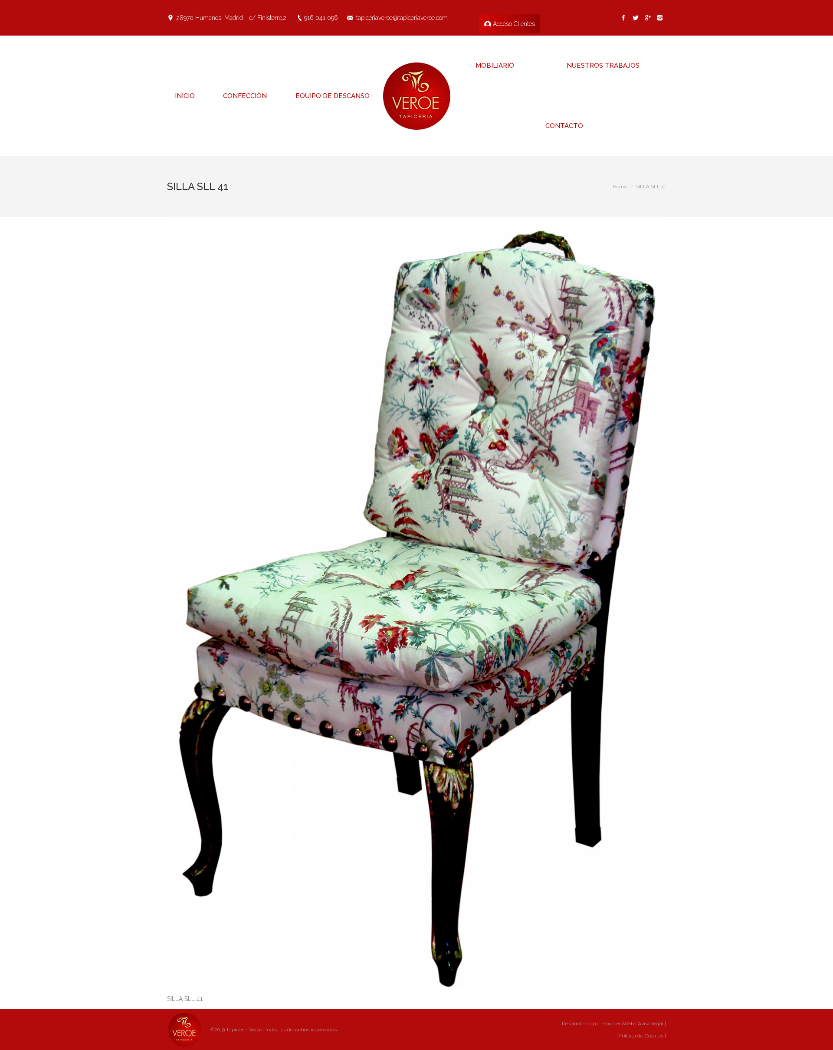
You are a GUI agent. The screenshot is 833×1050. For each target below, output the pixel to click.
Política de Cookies (640, 1036)
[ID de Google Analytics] (648, 18)
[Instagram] (660, 18)
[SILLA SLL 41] (416, 602)
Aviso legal (650, 1023)
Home (620, 187)
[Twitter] (635, 18)
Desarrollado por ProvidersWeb (598, 1023)
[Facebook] (623, 18)
